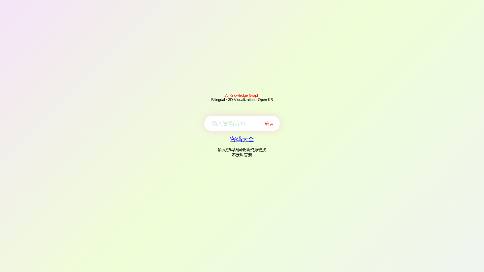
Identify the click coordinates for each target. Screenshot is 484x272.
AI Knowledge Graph (242, 95)
